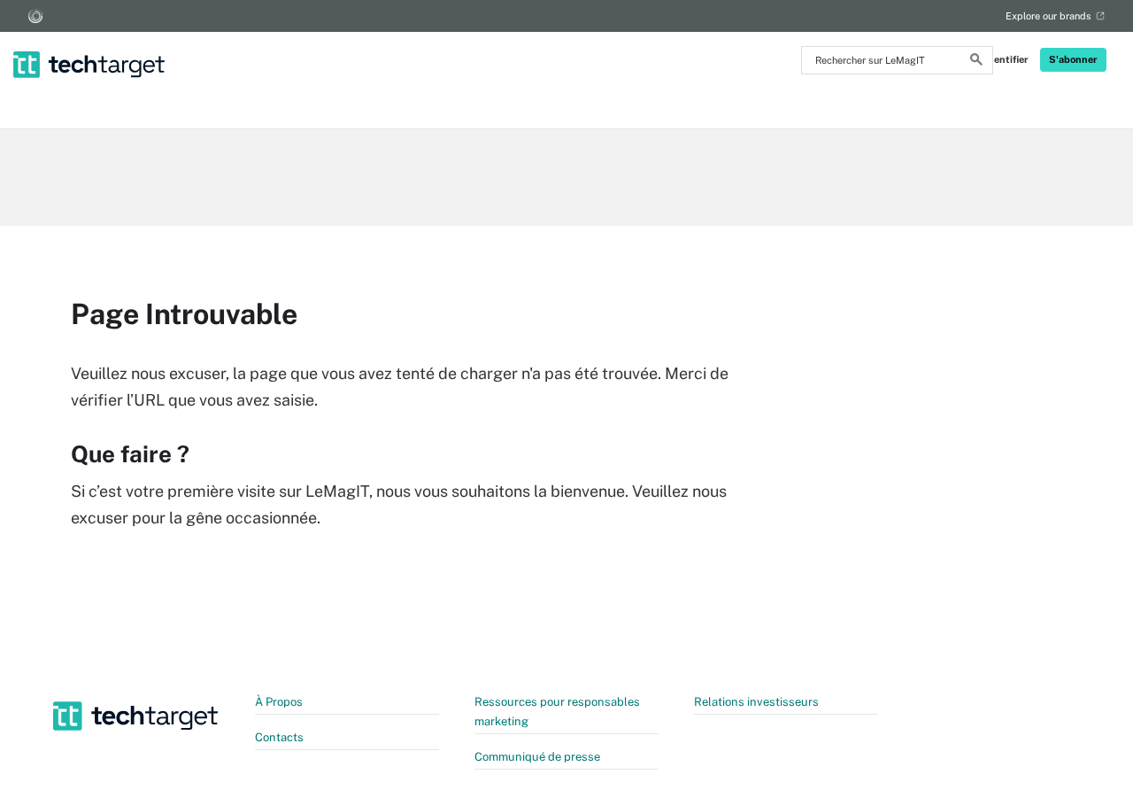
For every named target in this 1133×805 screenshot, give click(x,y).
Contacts (279, 737)
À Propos (279, 701)
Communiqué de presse (537, 756)
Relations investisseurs (756, 701)
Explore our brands (1048, 16)
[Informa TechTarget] (35, 16)
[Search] (976, 62)
